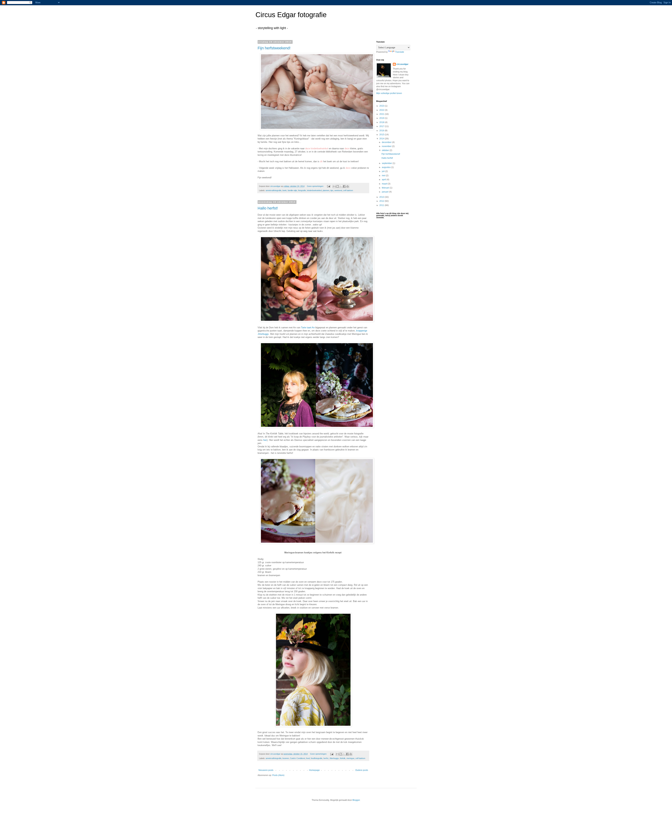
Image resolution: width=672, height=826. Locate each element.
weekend (338, 190)
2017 (382, 126)
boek (284, 190)
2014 (382, 138)
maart (385, 184)
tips (331, 190)
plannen (326, 190)
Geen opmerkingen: (315, 186)
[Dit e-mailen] (334, 186)
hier (265, 440)
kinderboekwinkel (314, 190)
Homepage (314, 770)
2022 (382, 110)
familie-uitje (292, 190)
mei (384, 175)
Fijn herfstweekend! (274, 48)
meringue (350, 758)
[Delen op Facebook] (344, 186)
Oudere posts (361, 770)
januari (385, 192)
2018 (382, 122)
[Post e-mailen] (328, 186)
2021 (382, 114)
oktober (386, 150)
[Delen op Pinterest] (347, 186)
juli (383, 171)
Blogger (356, 800)
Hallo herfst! (268, 208)
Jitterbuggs (334, 758)
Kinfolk (342, 758)
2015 (382, 134)
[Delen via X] (341, 186)
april (384, 179)
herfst (325, 758)
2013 (382, 197)
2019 (382, 118)
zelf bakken (348, 190)
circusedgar (402, 64)
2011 (382, 205)
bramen (285, 758)
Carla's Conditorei (297, 758)
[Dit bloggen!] (337, 186)
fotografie (302, 190)
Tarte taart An (308, 327)
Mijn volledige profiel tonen (389, 93)
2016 (382, 130)
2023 (382, 106)
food (308, 758)
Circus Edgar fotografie (291, 15)
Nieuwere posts (265, 770)
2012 (382, 201)
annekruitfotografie (273, 190)
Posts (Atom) (278, 775)
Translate (399, 52)
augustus (386, 167)
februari (386, 188)
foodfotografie (316, 758)
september (387, 163)
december (387, 142)
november (387, 146)
